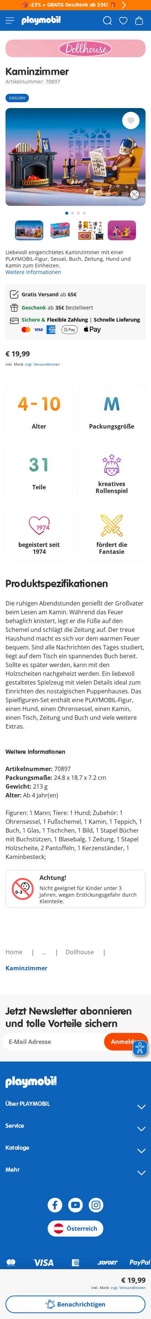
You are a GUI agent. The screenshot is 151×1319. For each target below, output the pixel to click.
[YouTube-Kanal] (75, 1205)
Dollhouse (80, 952)
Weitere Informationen (33, 271)
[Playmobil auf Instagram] (96, 1205)
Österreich (82, 1228)
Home (14, 952)
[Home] (41, 20)
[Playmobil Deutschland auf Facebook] (55, 1205)
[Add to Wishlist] (131, 120)
